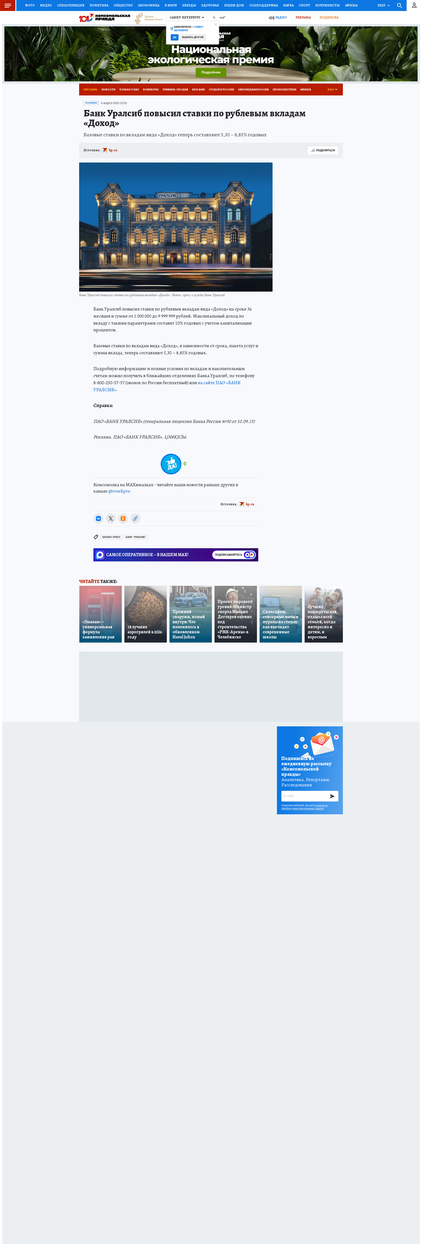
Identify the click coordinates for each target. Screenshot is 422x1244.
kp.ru (113, 150)
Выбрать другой (193, 37)
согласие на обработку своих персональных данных (304, 807)
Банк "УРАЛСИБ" (136, 537)
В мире (171, 5)
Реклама (303, 17)
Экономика (148, 5)
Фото (30, 5)
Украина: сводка (175, 89)
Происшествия (284, 89)
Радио (281, 17)
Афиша (351, 5)
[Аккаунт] (414, 5)
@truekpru (119, 491)
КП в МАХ (198, 89)
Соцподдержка (263, 5)
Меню (7, 5)
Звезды (189, 5)
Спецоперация (70, 5)
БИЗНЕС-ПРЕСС (111, 537)
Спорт (304, 5)
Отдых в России (221, 89)
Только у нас (129, 89)
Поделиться (325, 150)
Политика (99, 5)
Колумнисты (327, 5)
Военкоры (151, 89)
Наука (288, 5)
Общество (123, 5)
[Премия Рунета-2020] (146, 17)
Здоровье (210, 5)
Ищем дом (234, 5)
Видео (46, 5)
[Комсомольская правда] (104, 17)
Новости (108, 89)
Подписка (329, 17)
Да (174, 37)
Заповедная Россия (253, 89)
